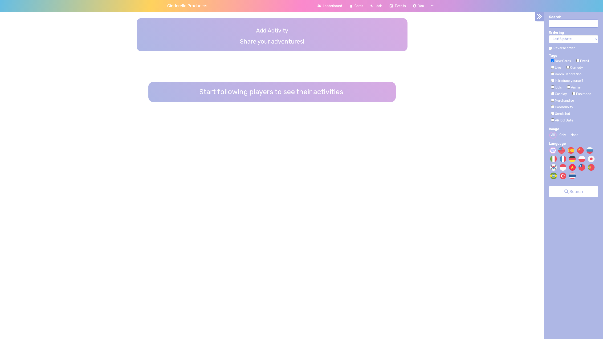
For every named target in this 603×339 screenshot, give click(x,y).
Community (563, 107)
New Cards (562, 61)
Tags (553, 56)
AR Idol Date (563, 120)
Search (555, 17)
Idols (558, 87)
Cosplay (560, 94)
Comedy (576, 68)
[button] (418, 6)
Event (584, 61)
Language (557, 144)
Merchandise (564, 101)
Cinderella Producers (187, 5)
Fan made (583, 94)
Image (554, 129)
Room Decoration (568, 74)
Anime (575, 87)
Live (557, 68)
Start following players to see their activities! (272, 92)
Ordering (556, 33)
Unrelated (562, 114)
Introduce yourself (568, 81)
